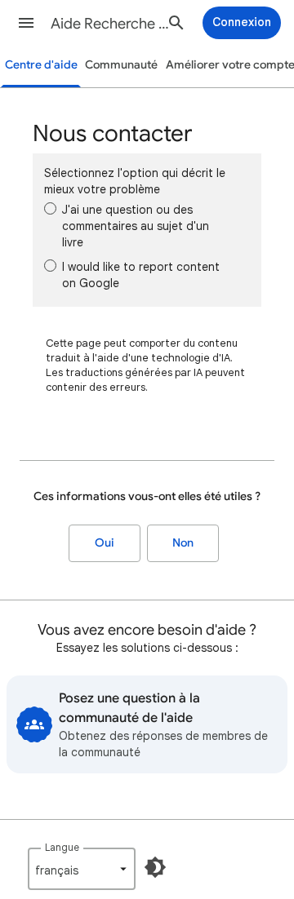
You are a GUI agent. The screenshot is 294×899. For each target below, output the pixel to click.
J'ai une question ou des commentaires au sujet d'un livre (135, 226)
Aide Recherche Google (111, 24)
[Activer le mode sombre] (155, 867)
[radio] (50, 208)
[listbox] (82, 869)
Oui (104, 543)
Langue (62, 847)
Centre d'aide (41, 65)
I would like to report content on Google (141, 274)
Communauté (121, 65)
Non (183, 543)
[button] (26, 22)
